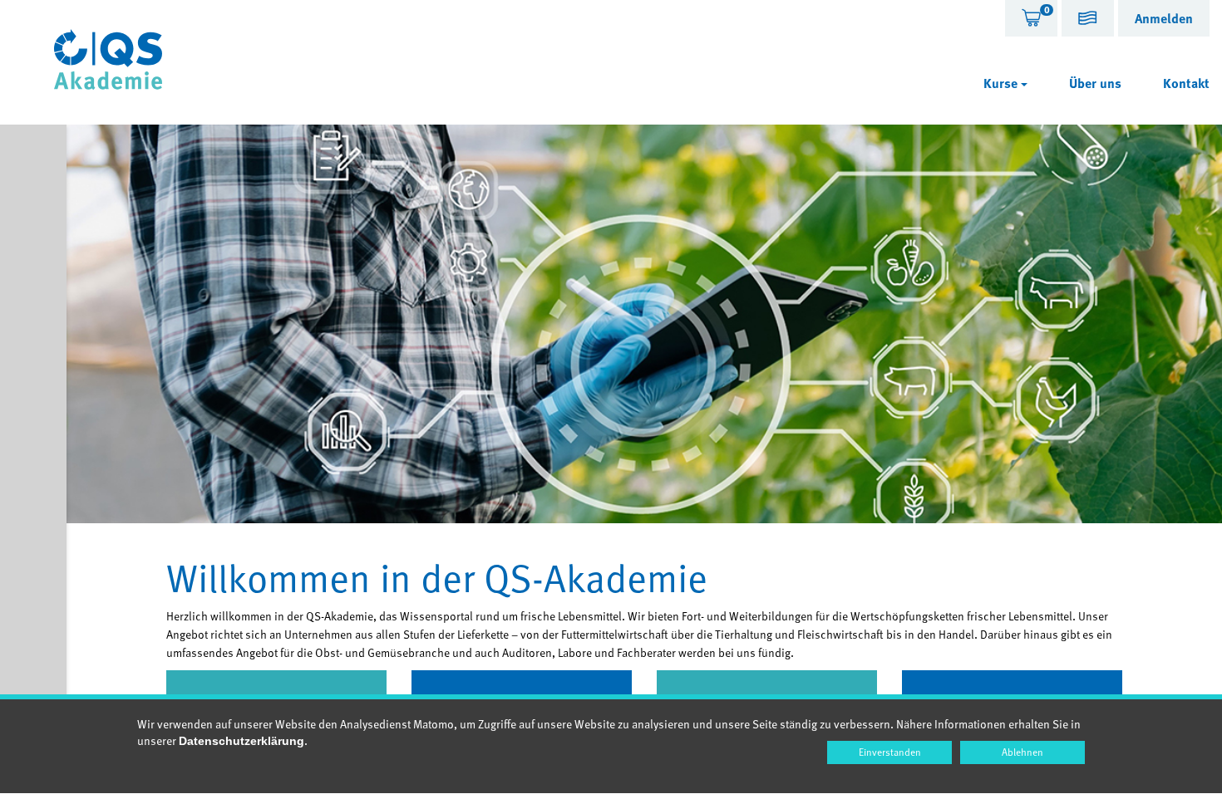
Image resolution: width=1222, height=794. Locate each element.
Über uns (1095, 83)
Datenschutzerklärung (241, 740)
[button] (1087, 20)
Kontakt (1186, 83)
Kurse (1002, 83)
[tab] (1031, 18)
